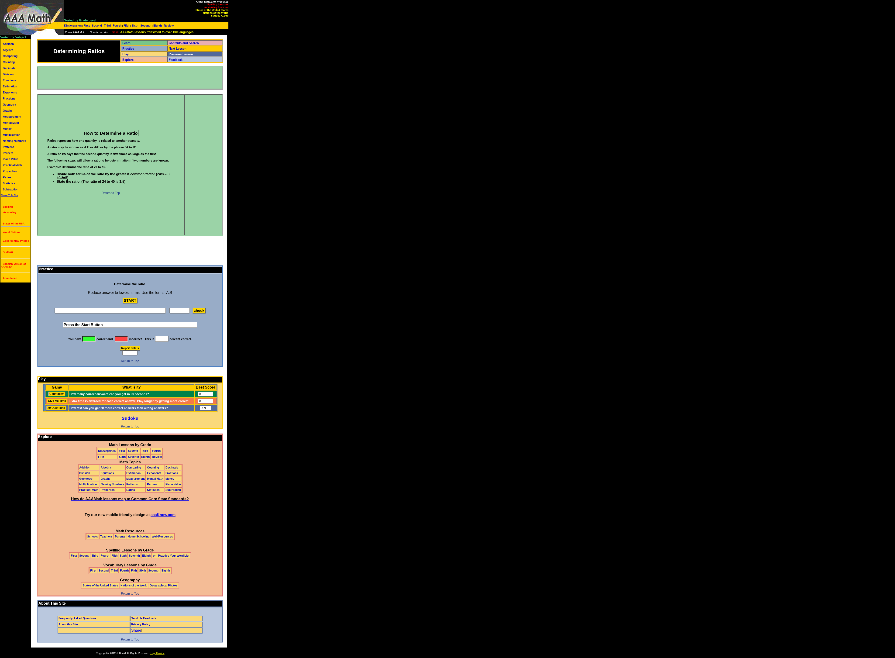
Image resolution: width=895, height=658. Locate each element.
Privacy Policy (140, 624)
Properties (10, 171)
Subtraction (10, 189)
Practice (128, 48)
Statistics (9, 183)
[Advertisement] (123, 77)
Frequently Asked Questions (77, 618)
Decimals (9, 68)
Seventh (146, 25)
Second (97, 25)
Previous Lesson (181, 54)
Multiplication (11, 135)
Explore (128, 60)
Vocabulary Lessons (216, 7)
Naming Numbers (14, 141)
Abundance (10, 278)
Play (125, 54)
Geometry (9, 104)
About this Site (68, 624)
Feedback (175, 60)
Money (7, 129)
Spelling (8, 206)
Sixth (135, 25)
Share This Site (9, 195)
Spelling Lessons (217, 4)
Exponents (10, 92)
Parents (120, 536)
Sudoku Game (219, 15)
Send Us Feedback (143, 618)
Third (107, 25)
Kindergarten (73, 25)
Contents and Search (184, 43)
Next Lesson (177, 48)
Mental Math (11, 122)
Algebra (8, 50)
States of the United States (212, 10)
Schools (92, 536)
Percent (8, 153)
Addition (8, 44)
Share (136, 630)
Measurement (12, 116)
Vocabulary (9, 212)
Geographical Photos (16, 240)
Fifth (126, 25)
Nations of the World (215, 12)
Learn (126, 43)
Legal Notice (157, 653)
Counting (9, 62)
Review (168, 25)
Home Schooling (138, 536)
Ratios (7, 177)
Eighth (157, 25)
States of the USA (13, 223)
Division (8, 74)
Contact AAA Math (75, 32)
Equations (9, 80)
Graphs (8, 110)
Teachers (106, 536)
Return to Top (111, 193)
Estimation (10, 86)
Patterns (8, 147)
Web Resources (162, 536)
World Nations (11, 232)
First (86, 25)
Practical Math (12, 165)
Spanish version (99, 32)
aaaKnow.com (163, 515)
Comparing (10, 56)
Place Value (10, 159)
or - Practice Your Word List (171, 555)
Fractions (9, 98)
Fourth (117, 25)
